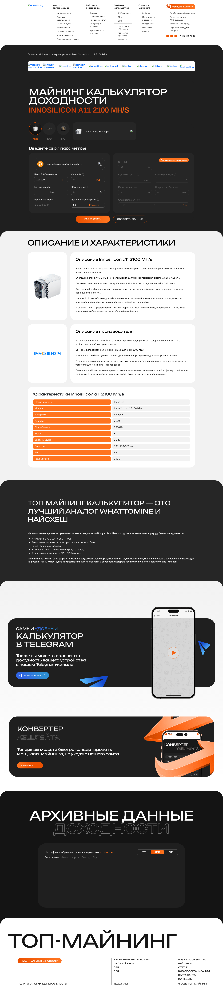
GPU (120, 17)
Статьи (183, 967)
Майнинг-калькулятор (121, 6)
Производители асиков (67, 39)
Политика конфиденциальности (42, 983)
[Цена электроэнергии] (98, 199)
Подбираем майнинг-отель (182, 13)
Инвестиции (148, 24)
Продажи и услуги (98, 20)
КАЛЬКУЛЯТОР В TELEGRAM (132, 959)
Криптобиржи (63, 27)
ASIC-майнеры (124, 13)
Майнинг (146, 13)
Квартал (74, 857)
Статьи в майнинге (144, 6)
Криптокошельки (65, 35)
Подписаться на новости (39, 961)
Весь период (52, 857)
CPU (120, 21)
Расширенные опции (174, 160)
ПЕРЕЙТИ (27, 765)
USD (157, 852)
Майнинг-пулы (64, 24)
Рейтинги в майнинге (93, 6)
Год (95, 857)
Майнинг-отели (64, 13)
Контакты (185, 979)
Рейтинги (122, 39)
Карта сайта (187, 975)
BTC (144, 852)
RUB (171, 852)
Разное (145, 31)
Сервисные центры (65, 31)
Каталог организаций (61, 6)
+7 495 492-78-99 (186, 36)
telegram (121, 983)
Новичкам (147, 27)
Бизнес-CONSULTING (192, 959)
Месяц (64, 857)
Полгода (86, 857)
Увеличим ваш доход (179, 24)
